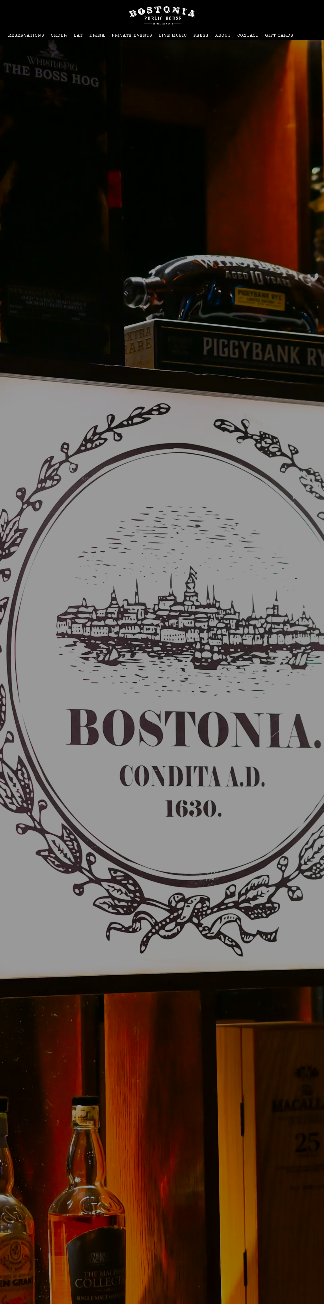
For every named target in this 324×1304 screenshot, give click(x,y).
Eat (78, 35)
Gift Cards (279, 35)
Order (59, 35)
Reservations (26, 35)
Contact (248, 35)
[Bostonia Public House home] (162, 15)
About (223, 35)
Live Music (173, 35)
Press (201, 35)
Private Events (132, 35)
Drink (97, 35)
